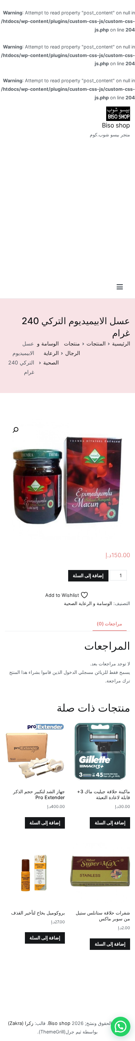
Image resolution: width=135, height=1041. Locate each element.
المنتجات (96, 343)
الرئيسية (121, 343)
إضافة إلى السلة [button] (110, 822)
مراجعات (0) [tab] (109, 623)
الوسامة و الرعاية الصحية (48, 353)
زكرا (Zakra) (20, 1023)
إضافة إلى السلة (88, 575)
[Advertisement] (67, 209)
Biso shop (116, 125)
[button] (15, 430)
